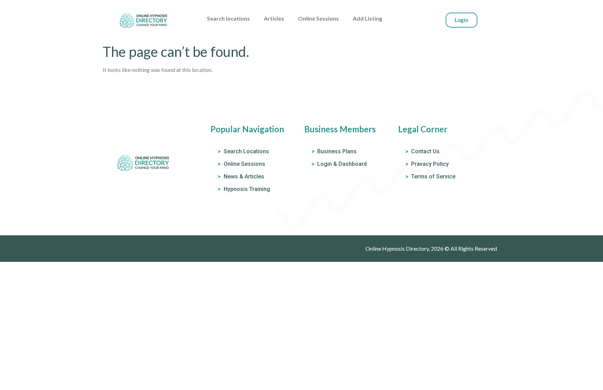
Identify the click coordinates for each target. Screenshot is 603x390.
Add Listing (367, 18)
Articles (274, 18)
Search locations (228, 18)
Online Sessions (318, 18)
